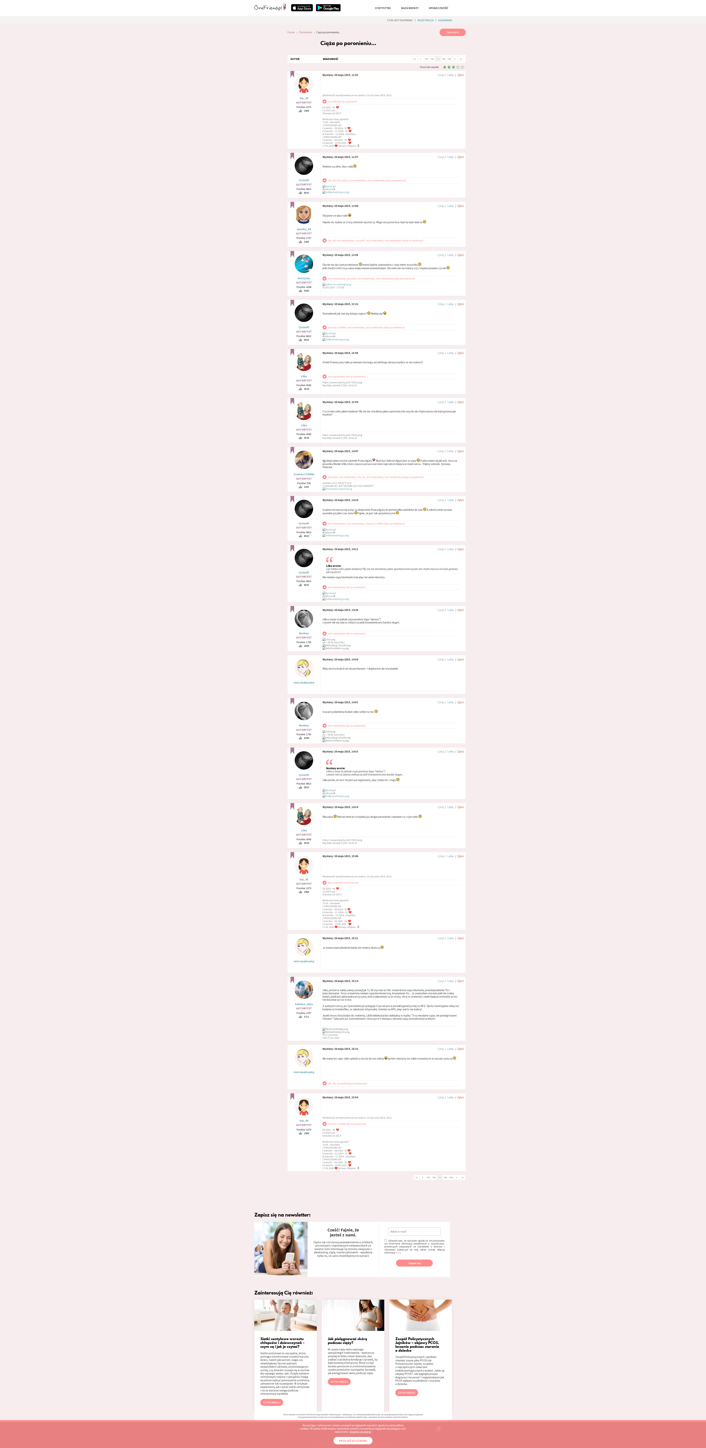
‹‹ (415, 58)
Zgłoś (460, 75)
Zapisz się (414, 1263)
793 (437, 59)
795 (449, 59)
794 (443, 59)
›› (461, 58)
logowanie (445, 20)
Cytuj (441, 75)
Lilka (304, 376)
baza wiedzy (409, 8)
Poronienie (305, 32)
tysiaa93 (304, 180)
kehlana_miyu (304, 1004)
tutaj (398, 1252)
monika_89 (304, 229)
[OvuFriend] (270, 10)
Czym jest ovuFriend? (400, 20)
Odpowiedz (452, 32)
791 (426, 59)
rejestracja (426, 20)
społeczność (438, 8)
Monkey (304, 633)
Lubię (450, 75)
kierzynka (304, 278)
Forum (291, 32)
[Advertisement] (268, 78)
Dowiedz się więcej (360, 1431)
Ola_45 (303, 98)
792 (432, 59)
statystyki (383, 8)
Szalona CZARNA (304, 474)
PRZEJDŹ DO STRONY (353, 1440)
